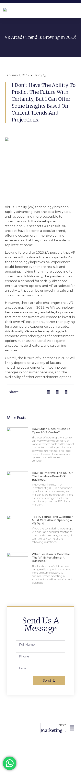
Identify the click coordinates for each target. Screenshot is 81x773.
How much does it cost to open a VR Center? (51, 430)
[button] (77, 9)
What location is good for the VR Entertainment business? (51, 557)
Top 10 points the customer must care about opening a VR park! (52, 520)
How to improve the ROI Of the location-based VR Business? (52, 476)
